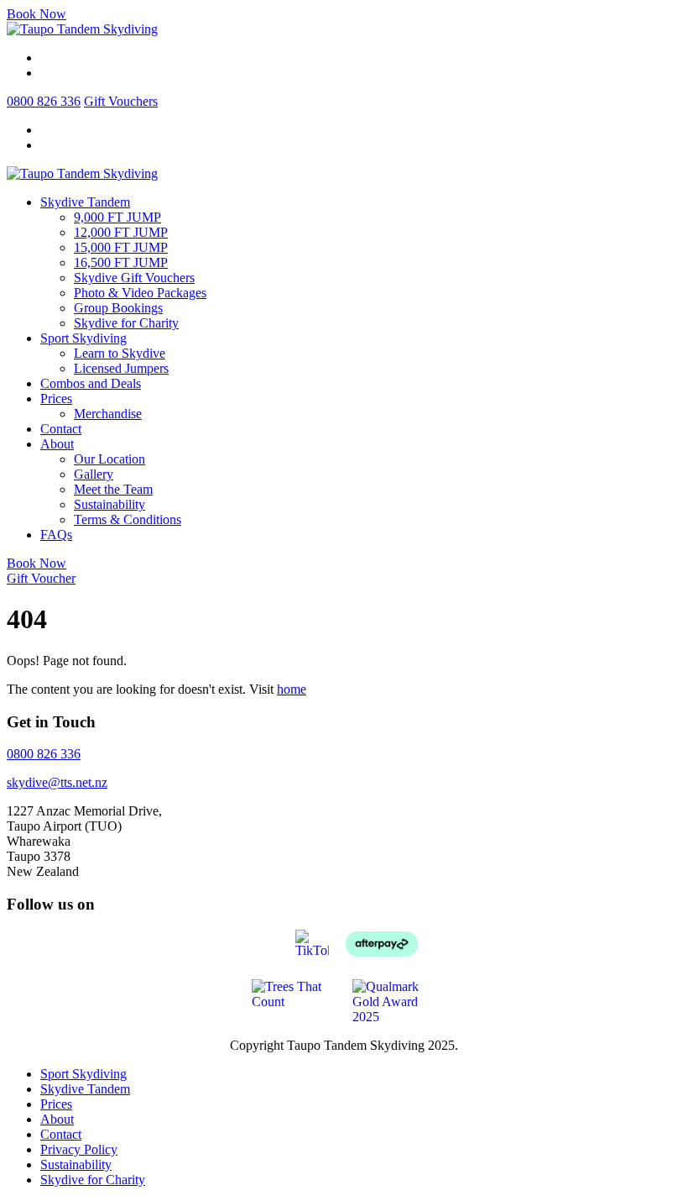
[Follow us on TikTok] (312, 942)
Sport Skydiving (83, 338)
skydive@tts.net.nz (57, 782)
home (291, 689)
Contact (60, 429)
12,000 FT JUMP (121, 232)
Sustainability (109, 504)
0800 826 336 (44, 101)
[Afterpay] (382, 942)
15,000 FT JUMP (121, 247)
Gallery (93, 474)
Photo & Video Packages (140, 293)
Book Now (36, 14)
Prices (56, 398)
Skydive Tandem (85, 202)
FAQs (56, 534)
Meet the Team (113, 489)
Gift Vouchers (121, 101)
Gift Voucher (41, 578)
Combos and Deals (90, 383)
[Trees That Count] (294, 992)
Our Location (109, 459)
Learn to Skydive (119, 353)
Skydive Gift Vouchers (134, 277)
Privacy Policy (78, 1149)
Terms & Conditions (127, 519)
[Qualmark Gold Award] (394, 1000)
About (57, 444)
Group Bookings (118, 308)
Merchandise (108, 413)
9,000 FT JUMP (117, 217)
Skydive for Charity (126, 323)
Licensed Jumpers (121, 368)
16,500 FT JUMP (121, 262)
